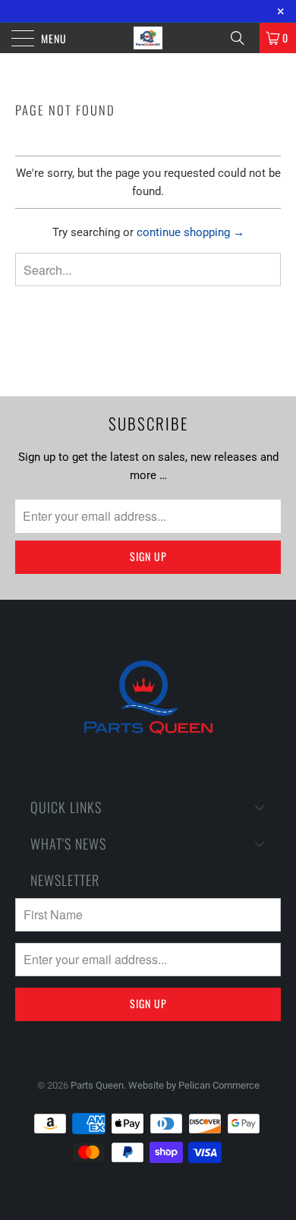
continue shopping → (190, 232)
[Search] (243, 38)
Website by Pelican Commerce (194, 1085)
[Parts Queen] (148, 38)
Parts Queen (97, 1085)
